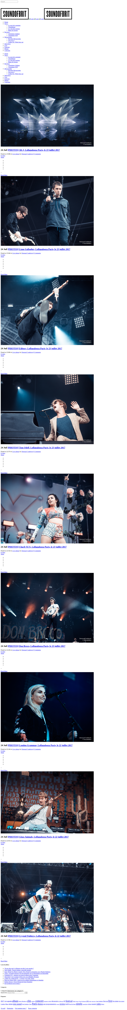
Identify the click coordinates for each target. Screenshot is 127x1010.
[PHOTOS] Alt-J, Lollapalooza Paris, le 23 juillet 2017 (34, 150)
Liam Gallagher (99, 1001)
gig (87, 1001)
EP (64, 1001)
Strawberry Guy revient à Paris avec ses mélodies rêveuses (21, 977)
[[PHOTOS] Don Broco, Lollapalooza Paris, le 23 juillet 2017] (47, 642)
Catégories (4, 991)
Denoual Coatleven (27, 154)
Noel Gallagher (25, 1004)
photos (40, 1004)
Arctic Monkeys (23, 1001)
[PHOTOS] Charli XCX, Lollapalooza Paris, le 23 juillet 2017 (37, 547)
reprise (57, 1004)
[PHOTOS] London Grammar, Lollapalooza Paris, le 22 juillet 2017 (40, 745)
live (110, 1000)
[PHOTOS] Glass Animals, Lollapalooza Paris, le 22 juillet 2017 (38, 837)
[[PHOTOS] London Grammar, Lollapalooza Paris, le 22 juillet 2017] (47, 741)
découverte (55, 1001)
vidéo (98, 1004)
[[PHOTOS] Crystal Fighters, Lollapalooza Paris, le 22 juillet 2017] (47, 932)
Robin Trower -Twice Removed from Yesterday (18, 982)
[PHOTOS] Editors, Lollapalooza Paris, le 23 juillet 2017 (35, 348)
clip (29, 1000)
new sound (17, 1004)
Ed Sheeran (60, 1001)
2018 (5, 1001)
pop (44, 1004)
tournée (94, 1004)
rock (67, 1004)
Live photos (15, 154)
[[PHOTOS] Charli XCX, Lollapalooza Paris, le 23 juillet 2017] (47, 543)
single (79, 1003)
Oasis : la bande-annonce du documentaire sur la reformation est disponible (26, 973)
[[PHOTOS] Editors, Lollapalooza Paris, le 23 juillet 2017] (47, 344)
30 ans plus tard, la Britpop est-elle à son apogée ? (19, 968)
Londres (3, 1004)
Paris (34, 1003)
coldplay (33, 1001)
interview (94, 1001)
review (62, 1004)
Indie (90, 1001)
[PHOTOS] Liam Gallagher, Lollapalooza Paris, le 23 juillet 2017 (39, 249)
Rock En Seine (72, 1004)
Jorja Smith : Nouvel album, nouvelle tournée (17, 970)
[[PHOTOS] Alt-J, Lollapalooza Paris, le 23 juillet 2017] (47, 146)
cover (49, 1001)
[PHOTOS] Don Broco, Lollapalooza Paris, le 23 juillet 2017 (36, 646)
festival (69, 1001)
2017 (2, 1001)
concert (39, 1000)
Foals (74, 1001)
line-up (105, 1001)
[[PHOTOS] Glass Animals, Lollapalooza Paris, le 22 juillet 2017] (47, 833)
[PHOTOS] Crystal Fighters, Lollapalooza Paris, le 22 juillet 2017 (39, 936)
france (77, 1001)
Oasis (30, 1004)
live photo (115, 1001)
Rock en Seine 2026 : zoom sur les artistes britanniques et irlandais (23, 980)
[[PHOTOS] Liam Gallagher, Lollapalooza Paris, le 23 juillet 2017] (47, 245)
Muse (7, 1004)
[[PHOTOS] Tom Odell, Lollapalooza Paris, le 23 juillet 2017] (47, 443)
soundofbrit (85, 1004)
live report (121, 1001)
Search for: (4, 992)
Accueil (3, 1008)
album (15, 1001)
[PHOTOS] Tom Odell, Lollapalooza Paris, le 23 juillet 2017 (36, 447)
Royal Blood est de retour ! (12, 983)
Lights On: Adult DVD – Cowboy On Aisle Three (19, 978)
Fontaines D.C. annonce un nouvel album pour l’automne (21, 975)
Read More (4, 175)
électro (102, 1004)
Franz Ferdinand (82, 1001)
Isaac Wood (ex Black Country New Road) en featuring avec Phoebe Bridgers (27, 972)
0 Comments (37, 154)
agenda (9, 1001)
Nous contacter (32, 1008)
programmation (51, 1004)
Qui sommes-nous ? (20, 1008)
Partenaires (10, 1008)
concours (46, 1001)
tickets (89, 1004)
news (11, 1004)
